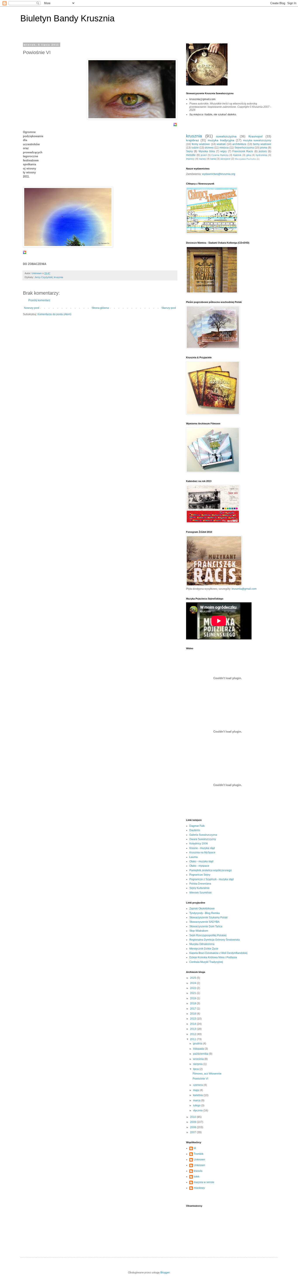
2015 (193, 1018)
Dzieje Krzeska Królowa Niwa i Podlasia (213, 957)
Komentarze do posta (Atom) (54, 314)
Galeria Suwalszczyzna (203, 834)
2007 (193, 1132)
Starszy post (168, 307)
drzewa (209, 147)
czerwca (198, 1085)
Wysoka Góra (207, 151)
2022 (193, 988)
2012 (193, 1034)
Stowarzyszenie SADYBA (204, 921)
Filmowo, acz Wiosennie (207, 1073)
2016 (193, 1013)
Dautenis (194, 830)
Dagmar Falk (197, 825)
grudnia (198, 1043)
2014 (193, 1023)
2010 (193, 1117)
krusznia (58, 277)
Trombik (198, 1153)
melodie (191, 155)
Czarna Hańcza (219, 155)
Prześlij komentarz (39, 300)
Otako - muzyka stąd (201, 861)
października (201, 1053)
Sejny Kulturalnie (199, 888)
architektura (239, 144)
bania (213, 158)
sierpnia (198, 1064)
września (198, 1059)
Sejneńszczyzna (244, 147)
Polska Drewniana (200, 883)
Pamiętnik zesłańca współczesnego (210, 870)
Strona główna (100, 307)
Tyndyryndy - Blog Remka (204, 913)
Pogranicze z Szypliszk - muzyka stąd (211, 879)
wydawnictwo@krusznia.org (218, 174)
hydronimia (261, 155)
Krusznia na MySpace (202, 852)
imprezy (190, 158)
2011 (193, 1039)
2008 (193, 1127)
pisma (263, 147)
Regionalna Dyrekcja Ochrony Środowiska (214, 939)
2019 (193, 998)
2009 (193, 1122)
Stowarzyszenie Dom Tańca (205, 926)
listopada (199, 1048)
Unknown (199, 1159)
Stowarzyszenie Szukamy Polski (208, 917)
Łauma (193, 857)
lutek (196, 1176)
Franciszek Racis (242, 151)
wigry (223, 151)
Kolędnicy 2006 (198, 843)
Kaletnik (237, 155)
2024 (193, 983)
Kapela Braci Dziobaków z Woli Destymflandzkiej (218, 953)
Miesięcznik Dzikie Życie (203, 948)
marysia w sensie (204, 1182)
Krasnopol (255, 136)
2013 (193, 1028)
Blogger (165, 1272)
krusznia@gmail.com (244, 588)
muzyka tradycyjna (221, 140)
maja (196, 1090)
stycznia (198, 1110)
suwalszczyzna (226, 136)
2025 (193, 977)
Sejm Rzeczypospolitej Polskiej (207, 935)
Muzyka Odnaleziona (201, 944)
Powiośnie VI (200, 1078)
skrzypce (225, 158)
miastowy (199, 1187)
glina (248, 155)
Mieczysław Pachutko (245, 159)
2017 (193, 1008)
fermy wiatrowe (201, 144)
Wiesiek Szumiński (200, 892)
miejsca (224, 147)
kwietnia (198, 1095)
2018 (193, 1003)
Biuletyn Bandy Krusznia (67, 18)
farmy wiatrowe (262, 144)
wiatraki (221, 144)
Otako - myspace (199, 865)
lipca (196, 1069)
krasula (198, 1170)
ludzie (195, 147)
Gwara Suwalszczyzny (202, 839)
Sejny (189, 151)
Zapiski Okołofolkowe (202, 908)
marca (197, 1100)
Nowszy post (31, 307)
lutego (197, 1105)
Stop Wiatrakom (198, 930)
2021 (193, 993)
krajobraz (192, 140)
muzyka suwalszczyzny (257, 140)
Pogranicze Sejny (199, 874)
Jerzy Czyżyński (43, 277)
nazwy (202, 158)
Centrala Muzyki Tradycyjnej (206, 962)
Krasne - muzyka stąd (202, 848)
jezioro (263, 151)
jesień (204, 155)
